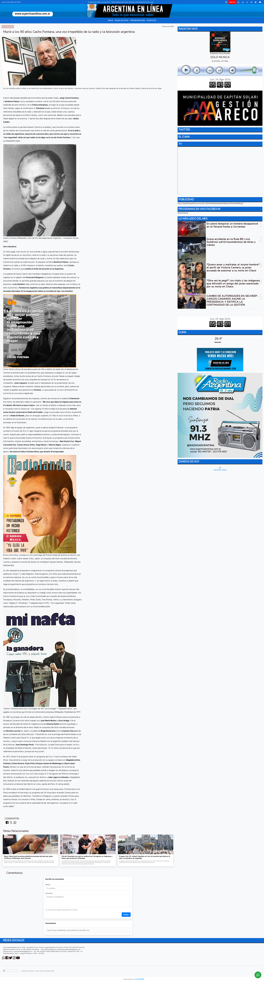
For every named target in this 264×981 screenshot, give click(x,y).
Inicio (110, 20)
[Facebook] (247, 2)
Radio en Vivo (121, 20)
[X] (243, 2)
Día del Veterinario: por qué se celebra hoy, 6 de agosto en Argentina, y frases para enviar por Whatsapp (87, 857)
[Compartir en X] (11, 822)
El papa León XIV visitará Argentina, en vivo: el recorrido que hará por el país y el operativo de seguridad (144, 857)
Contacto (151, 20)
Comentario (48, 893)
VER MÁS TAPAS (219, 470)
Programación (137, 20)
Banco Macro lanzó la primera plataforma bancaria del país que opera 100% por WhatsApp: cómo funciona (28, 857)
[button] (226, 2)
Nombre (47, 884)
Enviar (126, 915)
